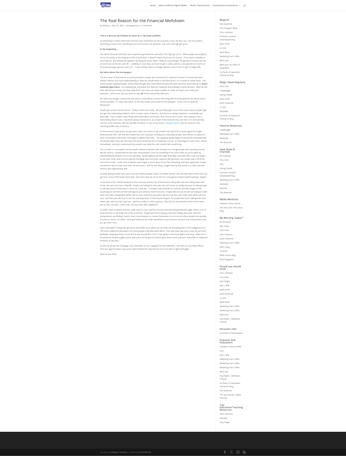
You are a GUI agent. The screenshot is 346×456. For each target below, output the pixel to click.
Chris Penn (224, 86)
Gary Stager (225, 281)
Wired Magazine (227, 259)
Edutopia (223, 418)
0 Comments (146, 25)
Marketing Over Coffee (229, 56)
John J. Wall (224, 285)
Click (222, 164)
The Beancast (226, 142)
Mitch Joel (224, 60)
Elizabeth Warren (172, 123)
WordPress (146, 452)
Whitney (106, 25)
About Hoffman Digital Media (173, 5)
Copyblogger (225, 90)
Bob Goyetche (226, 24)
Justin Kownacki (226, 103)
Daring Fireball (226, 94)
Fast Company (226, 234)
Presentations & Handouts (225, 5)
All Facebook (225, 156)
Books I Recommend (199, 5)
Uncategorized (132, 25)
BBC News (224, 226)
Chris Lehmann (226, 32)
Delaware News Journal (230, 203)
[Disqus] (153, 289)
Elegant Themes (119, 452)
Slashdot (223, 188)
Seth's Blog (224, 247)
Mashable (224, 111)
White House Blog (227, 255)
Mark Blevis (225, 52)
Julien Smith (225, 44)
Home (152, 5)
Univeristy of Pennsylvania (231, 333)
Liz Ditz (223, 48)
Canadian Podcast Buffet (230, 346)
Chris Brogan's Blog (228, 28)
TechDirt (223, 251)
